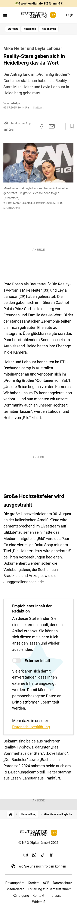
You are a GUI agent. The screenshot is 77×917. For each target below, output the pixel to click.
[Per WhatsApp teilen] (60, 126)
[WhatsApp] (34, 855)
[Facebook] (51, 855)
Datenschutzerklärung (31, 727)
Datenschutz (62, 883)
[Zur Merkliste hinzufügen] (71, 126)
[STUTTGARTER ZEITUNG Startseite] (38, 15)
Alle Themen (49, 28)
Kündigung (21, 896)
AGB (46, 883)
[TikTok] (42, 855)
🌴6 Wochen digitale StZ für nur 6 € (38, 3)
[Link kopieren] (34, 126)
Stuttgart (13, 28)
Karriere (33, 883)
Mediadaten (15, 889)
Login (70, 15)
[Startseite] (10, 814)
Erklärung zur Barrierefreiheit (49, 889)
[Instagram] (25, 855)
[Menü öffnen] (5, 15)
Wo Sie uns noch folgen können (42, 866)
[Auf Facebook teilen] (41, 126)
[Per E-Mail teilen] (52, 126)
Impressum (56, 896)
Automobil (30, 28)
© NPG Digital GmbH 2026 (38, 843)
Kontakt (38, 896)
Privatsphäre (14, 883)
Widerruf (38, 902)
